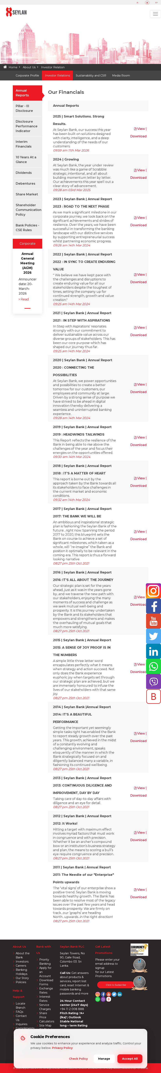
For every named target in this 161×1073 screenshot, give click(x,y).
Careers (21, 965)
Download (138, 136)
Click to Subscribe (116, 984)
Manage (104, 1058)
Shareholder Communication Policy (28, 209)
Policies (21, 982)
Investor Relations (57, 75)
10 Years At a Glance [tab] (26, 159)
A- (138, 3)
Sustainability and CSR (91, 75)
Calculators (46, 1021)
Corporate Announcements (27, 245)
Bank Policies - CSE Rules (27, 227)
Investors (22, 961)
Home (13, 67)
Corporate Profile (27, 75)
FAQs (19, 1012)
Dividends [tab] (24, 173)
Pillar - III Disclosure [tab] (24, 108)
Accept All (130, 1058)
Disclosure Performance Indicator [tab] (27, 126)
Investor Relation (53, 67)
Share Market (27, 194)
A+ (156, 3)
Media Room (121, 75)
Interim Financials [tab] (24, 144)
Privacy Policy (62, 1048)
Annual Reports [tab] (22, 93)
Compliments (25, 1028)
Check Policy (78, 1058)
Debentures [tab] (25, 183)
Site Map (45, 1025)
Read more (24, 299)
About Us (29, 67)
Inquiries (21, 1024)
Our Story (22, 978)
